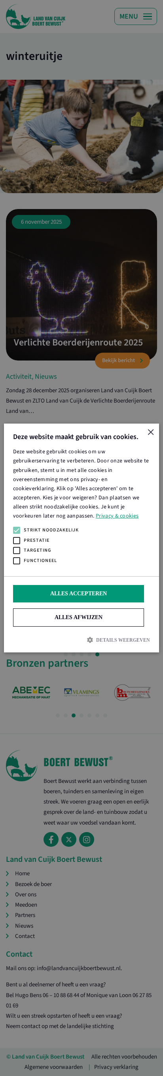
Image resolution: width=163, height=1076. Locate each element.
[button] (81, 640)
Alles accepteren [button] (78, 593)
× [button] (150, 432)
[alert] (81, 538)
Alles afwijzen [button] (78, 617)
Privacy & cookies (117, 516)
